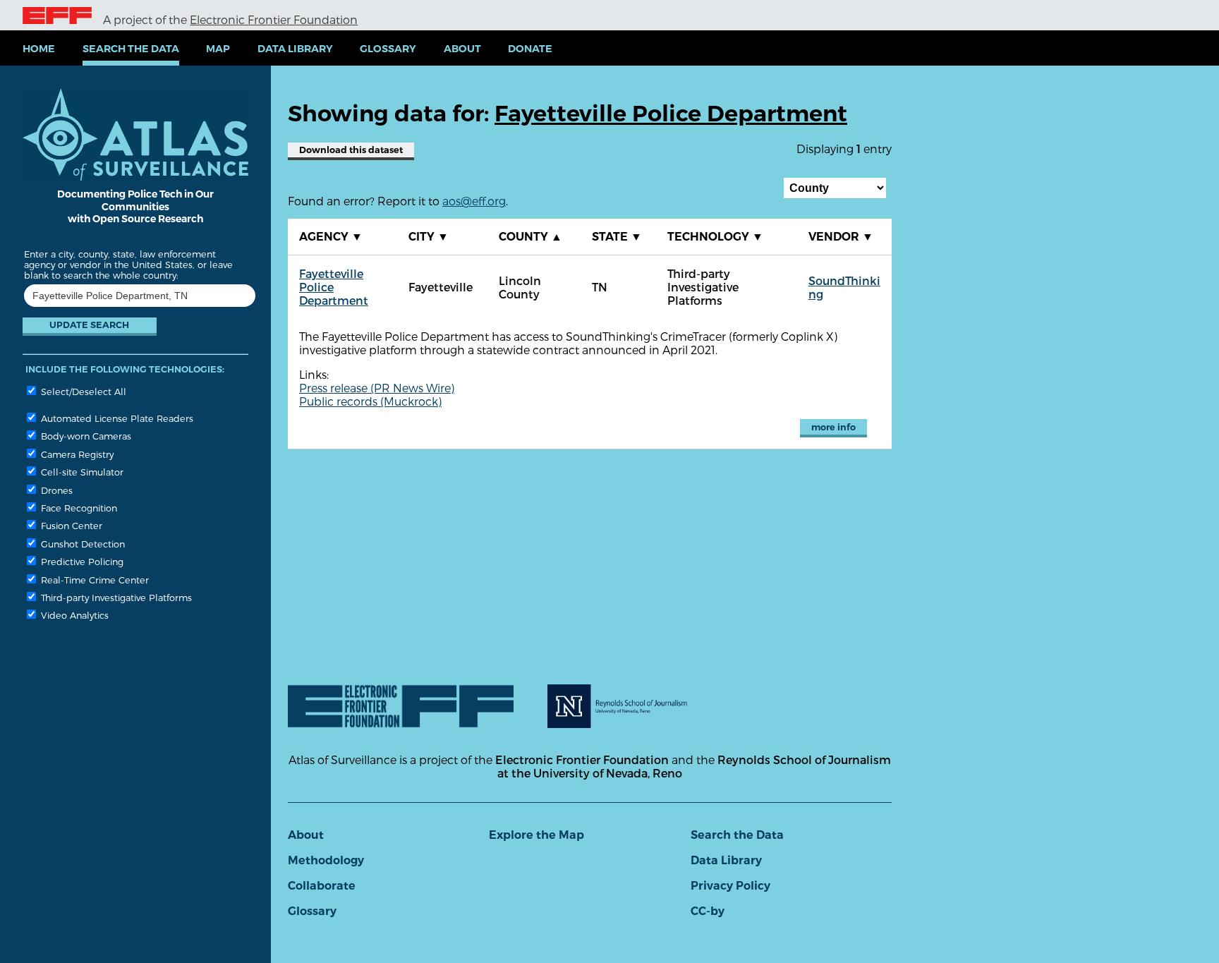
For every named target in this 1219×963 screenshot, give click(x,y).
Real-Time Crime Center (93, 579)
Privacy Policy (730, 885)
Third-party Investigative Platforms (115, 597)
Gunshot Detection (81, 543)
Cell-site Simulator (80, 471)
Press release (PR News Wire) (376, 387)
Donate (530, 48)
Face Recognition (77, 507)
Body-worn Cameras (84, 435)
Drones (55, 490)
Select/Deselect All (82, 391)
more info (833, 427)
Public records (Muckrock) (370, 401)
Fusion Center (70, 525)
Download (351, 150)
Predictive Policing (80, 561)
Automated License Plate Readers (115, 418)
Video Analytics (73, 615)
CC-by (707, 911)
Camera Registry (76, 454)
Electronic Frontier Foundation (274, 19)
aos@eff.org (474, 200)
